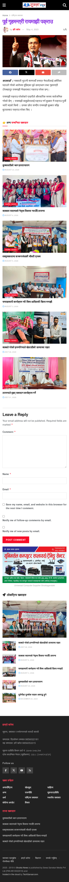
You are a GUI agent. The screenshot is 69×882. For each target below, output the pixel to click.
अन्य (4, 792)
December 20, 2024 (29, 699)
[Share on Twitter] (26, 72)
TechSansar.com (30, 874)
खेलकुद (28, 787)
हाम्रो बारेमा (25, 857)
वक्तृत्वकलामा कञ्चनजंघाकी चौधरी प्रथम (22, 256)
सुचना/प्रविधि (53, 792)
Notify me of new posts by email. (21, 531)
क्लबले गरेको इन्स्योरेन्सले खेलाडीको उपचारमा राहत (26, 347)
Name (7, 474)
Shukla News (22, 867)
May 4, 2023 (32, 29)
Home (5, 15)
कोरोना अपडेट (8, 802)
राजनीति (28, 792)
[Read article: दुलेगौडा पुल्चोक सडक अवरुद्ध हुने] (9, 698)
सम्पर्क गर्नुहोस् (51, 857)
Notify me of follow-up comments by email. (27, 520)
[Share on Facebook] (10, 72)
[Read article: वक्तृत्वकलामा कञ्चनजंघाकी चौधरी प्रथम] (34, 237)
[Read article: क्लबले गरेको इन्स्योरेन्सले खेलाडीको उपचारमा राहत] (34, 328)
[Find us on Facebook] (6, 770)
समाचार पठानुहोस (9, 857)
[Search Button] (64, 5)
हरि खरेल (16, 29)
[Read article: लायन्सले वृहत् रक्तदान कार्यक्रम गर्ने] (34, 373)
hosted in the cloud (11, 874)
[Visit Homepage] (34, 5)
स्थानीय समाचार (11, 158)
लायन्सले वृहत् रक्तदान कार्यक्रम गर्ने (19, 393)
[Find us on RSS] (30, 770)
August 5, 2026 (11, 261)
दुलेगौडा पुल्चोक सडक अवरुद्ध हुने (32, 694)
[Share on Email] (43, 72)
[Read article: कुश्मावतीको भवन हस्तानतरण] (34, 146)
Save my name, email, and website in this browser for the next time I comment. (36, 506)
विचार (27, 802)
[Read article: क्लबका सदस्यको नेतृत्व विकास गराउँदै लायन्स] (34, 191)
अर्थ (4, 797)
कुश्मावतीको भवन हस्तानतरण (16, 165)
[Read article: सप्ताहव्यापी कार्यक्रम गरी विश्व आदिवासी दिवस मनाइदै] (34, 282)
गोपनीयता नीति (8, 861)
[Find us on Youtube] (22, 770)
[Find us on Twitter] (14, 770)
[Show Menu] (4, 5)
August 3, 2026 (11, 306)
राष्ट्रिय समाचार (17, 15)
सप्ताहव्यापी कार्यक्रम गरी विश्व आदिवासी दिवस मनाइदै (27, 302)
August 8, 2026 (11, 215)
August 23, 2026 (11, 170)
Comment (9, 431)
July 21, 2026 (10, 397)
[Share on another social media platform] (59, 72)
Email (7, 489)
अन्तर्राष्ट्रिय (7, 787)
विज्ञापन (38, 857)
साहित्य (50, 787)
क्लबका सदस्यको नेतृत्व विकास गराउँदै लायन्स (24, 211)
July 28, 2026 (10, 352)
